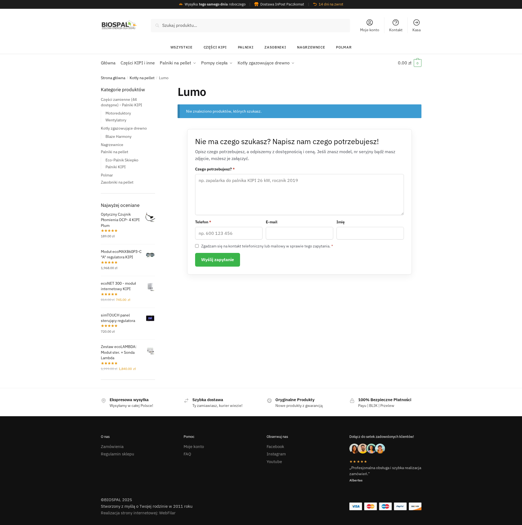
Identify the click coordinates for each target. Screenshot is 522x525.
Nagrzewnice (311, 47)
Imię (340, 221)
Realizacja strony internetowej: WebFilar (138, 512)
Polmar (344, 47)
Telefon (203, 221)
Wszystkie (181, 47)
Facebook (275, 446)
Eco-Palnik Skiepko (121, 159)
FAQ (187, 453)
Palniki (246, 47)
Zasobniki (275, 47)
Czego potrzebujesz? (215, 169)
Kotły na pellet (142, 77)
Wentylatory (115, 119)
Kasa (416, 29)
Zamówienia (112, 446)
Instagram (276, 453)
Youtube (274, 461)
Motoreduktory (118, 113)
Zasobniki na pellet (117, 181)
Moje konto (369, 29)
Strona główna (113, 77)
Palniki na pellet (114, 151)
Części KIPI (215, 47)
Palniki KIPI (115, 166)
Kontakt (396, 29)
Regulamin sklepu (117, 453)
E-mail (271, 221)
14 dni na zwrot (331, 4)
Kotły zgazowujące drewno (124, 127)
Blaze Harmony (118, 136)
